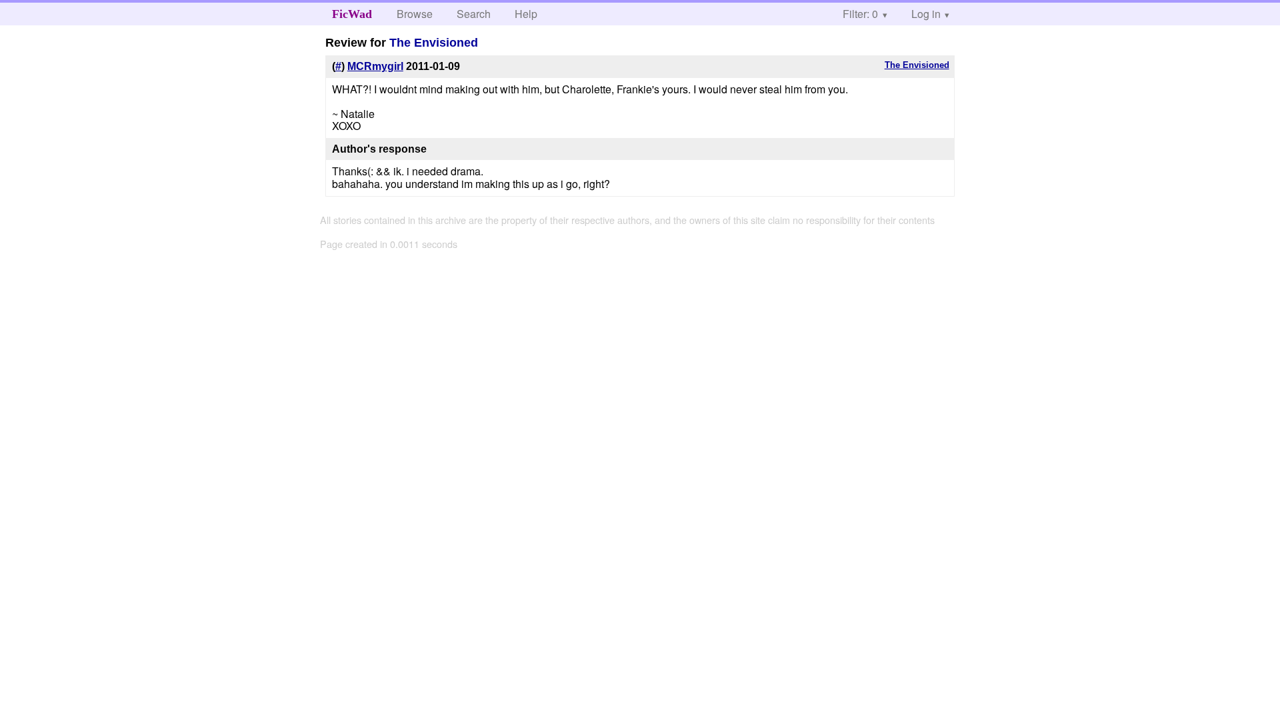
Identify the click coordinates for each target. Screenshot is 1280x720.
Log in (926, 13)
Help (526, 13)
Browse (415, 13)
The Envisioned (433, 42)
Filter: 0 (860, 13)
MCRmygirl (375, 66)
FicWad (352, 14)
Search (474, 13)
